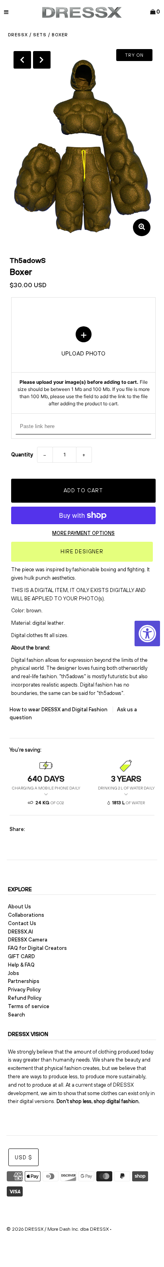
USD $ (23, 1157)
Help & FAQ (21, 965)
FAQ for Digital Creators (37, 948)
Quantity (22, 455)
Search (16, 1015)
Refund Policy (24, 998)
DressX (18, 34)
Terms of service (28, 1006)
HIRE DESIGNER (82, 552)
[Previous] (22, 60)
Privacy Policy (24, 990)
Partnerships (23, 981)
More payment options (83, 533)
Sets (40, 34)
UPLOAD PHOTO (84, 367)
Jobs (13, 973)
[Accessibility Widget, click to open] (147, 633)
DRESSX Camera (27, 940)
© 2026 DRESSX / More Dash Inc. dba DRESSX (57, 1229)
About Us (19, 907)
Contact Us (22, 923)
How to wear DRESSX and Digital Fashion (59, 709)
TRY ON (134, 55)
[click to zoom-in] (141, 227)
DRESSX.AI (20, 932)
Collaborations (26, 915)
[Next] (42, 60)
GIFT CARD (21, 956)
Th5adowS (28, 260)
